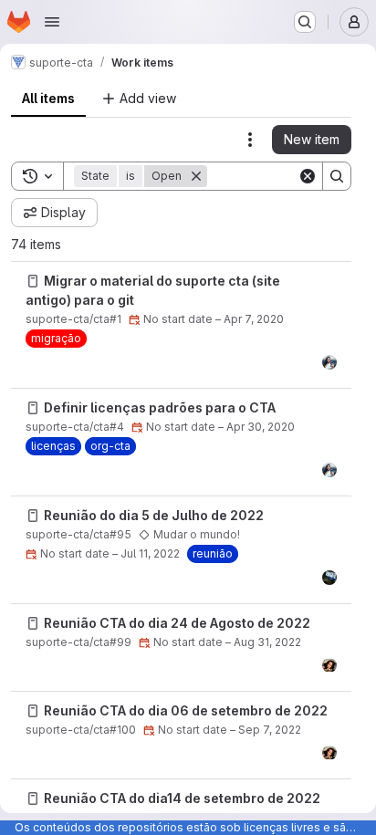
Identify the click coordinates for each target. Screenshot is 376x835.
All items (48, 98)
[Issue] (33, 281)
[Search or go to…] (305, 22)
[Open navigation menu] (52, 22)
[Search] (336, 176)
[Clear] (308, 176)
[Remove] (196, 176)
